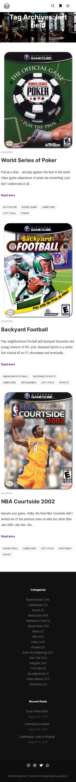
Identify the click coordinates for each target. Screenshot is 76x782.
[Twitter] (41, 765)
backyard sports (44, 376)
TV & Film (36, 668)
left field (9, 213)
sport (7, 554)
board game (29, 207)
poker (25, 213)
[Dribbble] (35, 765)
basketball (10, 548)
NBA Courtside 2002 (28, 501)
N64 (34, 636)
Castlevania (35, 605)
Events (36, 610)
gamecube (48, 207)
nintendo (65, 548)
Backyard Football (24, 329)
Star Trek (34, 657)
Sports (64, 382)
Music (36, 631)
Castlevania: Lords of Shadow (37, 736)
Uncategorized (36, 673)
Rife (10, 776)
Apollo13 (63, 776)
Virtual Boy (35, 684)
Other (34, 642)
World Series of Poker (29, 160)
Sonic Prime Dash (37, 711)
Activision (10, 207)
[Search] (53, 6)
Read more (8, 195)
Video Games (35, 679)
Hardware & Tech (36, 620)
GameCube (6, 152)
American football (15, 376)
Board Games (34, 599)
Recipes (36, 647)
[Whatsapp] (47, 765)
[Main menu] (68, 6)
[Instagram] (28, 765)
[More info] (60, 6)
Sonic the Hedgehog (34, 652)
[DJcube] (7, 6)
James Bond (34, 626)
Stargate (34, 663)
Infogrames (28, 382)
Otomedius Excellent (36, 724)
